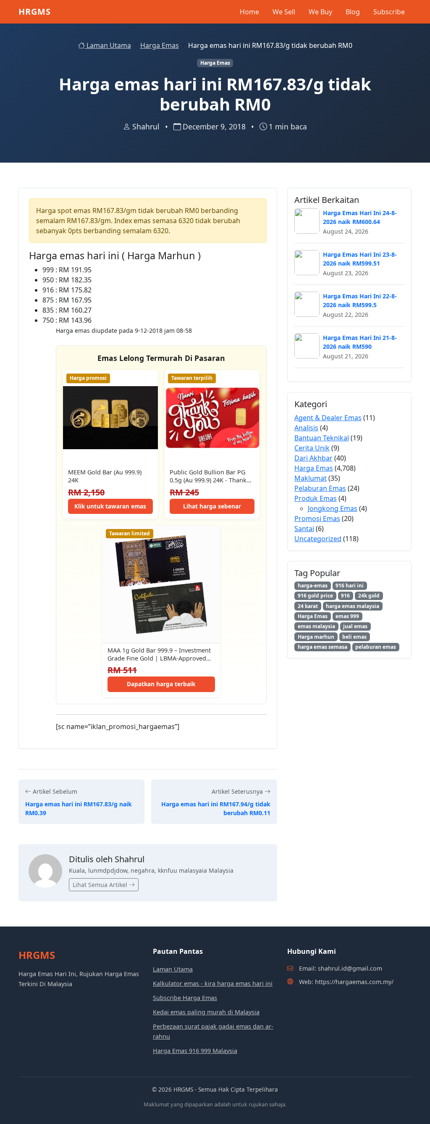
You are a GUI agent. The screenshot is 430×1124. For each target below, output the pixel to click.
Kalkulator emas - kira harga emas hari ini (213, 983)
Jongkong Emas (332, 508)
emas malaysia (316, 626)
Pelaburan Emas (320, 488)
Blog (353, 11)
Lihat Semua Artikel (101, 885)
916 (345, 595)
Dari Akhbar (313, 458)
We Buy (320, 11)
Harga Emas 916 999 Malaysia (195, 1051)
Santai (304, 528)
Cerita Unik (312, 448)
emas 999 (347, 616)
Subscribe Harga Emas (185, 998)
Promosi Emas (317, 518)
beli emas (354, 636)
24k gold (369, 595)
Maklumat (310, 478)
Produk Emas (315, 498)
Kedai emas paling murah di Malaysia (206, 1012)
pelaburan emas (375, 646)
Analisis (306, 427)
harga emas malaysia (352, 606)
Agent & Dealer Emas (328, 417)
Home (249, 11)
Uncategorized (317, 538)
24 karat (308, 606)
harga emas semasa (322, 646)
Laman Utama (108, 45)
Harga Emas (159, 45)
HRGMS (34, 11)
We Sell (284, 11)
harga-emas (313, 585)
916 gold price (315, 595)
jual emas (355, 626)
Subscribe (389, 11)
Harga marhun (316, 636)
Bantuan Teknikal (321, 437)
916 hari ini (350, 585)
